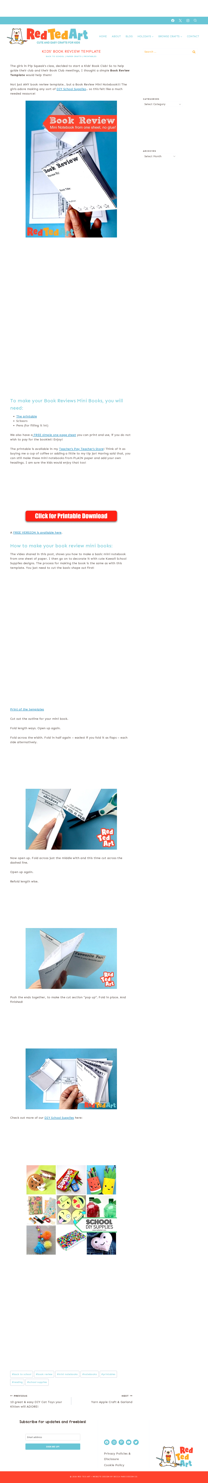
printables (108, 1374)
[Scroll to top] (200, 1471)
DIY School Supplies (71, 89)
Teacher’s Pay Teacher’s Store (81, 449)
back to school (21, 1374)
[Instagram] (188, 20)
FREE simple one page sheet (54, 435)
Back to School (55, 56)
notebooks (89, 1374)
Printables (90, 56)
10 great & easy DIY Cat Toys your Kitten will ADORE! (36, 1401)
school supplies (37, 1382)
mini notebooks (67, 1374)
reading (17, 1382)
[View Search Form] (195, 20)
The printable (26, 416)
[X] (180, 20)
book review (44, 1374)
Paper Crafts (74, 56)
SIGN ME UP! (52, 1446)
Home (103, 36)
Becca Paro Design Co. (126, 1477)
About (116, 36)
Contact (193, 36)
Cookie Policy (114, 1465)
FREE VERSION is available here (37, 532)
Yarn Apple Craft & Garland (111, 1399)
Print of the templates (27, 709)
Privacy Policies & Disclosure (117, 1456)
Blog (129, 36)
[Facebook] (173, 20)
